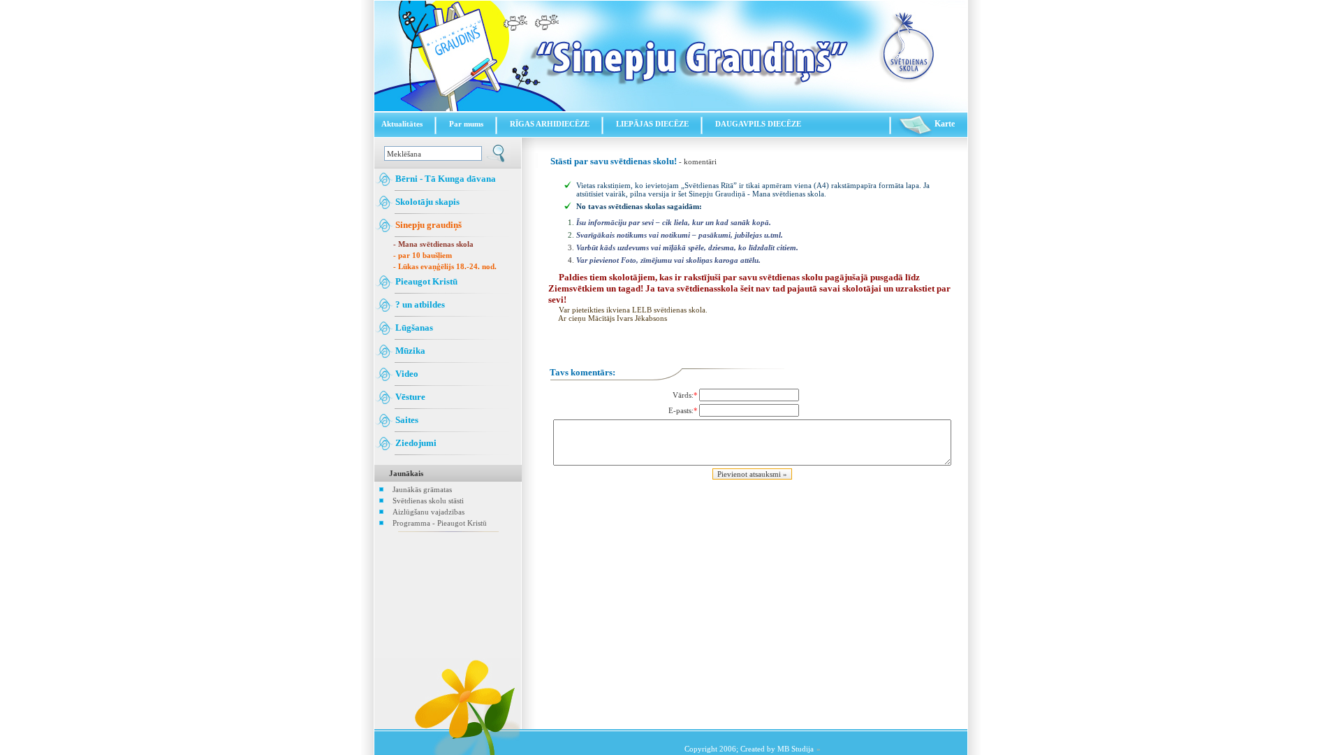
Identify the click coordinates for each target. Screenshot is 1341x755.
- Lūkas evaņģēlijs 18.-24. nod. (445, 266)
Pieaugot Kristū (425, 281)
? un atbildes (419, 304)
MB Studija (795, 749)
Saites (405, 420)
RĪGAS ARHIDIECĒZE (549, 124)
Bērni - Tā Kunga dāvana (444, 178)
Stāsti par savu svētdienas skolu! (613, 161)
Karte (943, 124)
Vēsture (409, 396)
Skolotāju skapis (426, 201)
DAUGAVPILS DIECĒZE (758, 124)
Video (405, 373)
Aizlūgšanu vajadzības (428, 512)
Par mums (466, 124)
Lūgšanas (413, 327)
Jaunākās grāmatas (422, 489)
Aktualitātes (402, 124)
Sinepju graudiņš (427, 225)
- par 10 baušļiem (422, 255)
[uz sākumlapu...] (670, 108)
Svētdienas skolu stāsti (428, 500)
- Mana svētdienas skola (433, 244)
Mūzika (409, 350)
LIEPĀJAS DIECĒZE (652, 124)
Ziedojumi (415, 443)
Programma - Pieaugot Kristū (440, 523)
